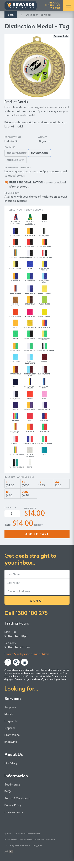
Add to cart (37, 534)
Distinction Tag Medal (38, 14)
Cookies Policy (13, 812)
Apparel (9, 728)
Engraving (10, 741)
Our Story (10, 763)
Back (11, 14)
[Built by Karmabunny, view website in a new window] (6, 852)
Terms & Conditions (17, 798)
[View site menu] (68, 5)
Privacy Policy (13, 805)
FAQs (8, 791)
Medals (8, 714)
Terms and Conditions (44, 839)
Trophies (10, 707)
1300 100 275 (32, 613)
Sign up (37, 600)
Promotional (12, 734)
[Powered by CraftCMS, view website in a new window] (11, 852)
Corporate (11, 721)
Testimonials (12, 784)
